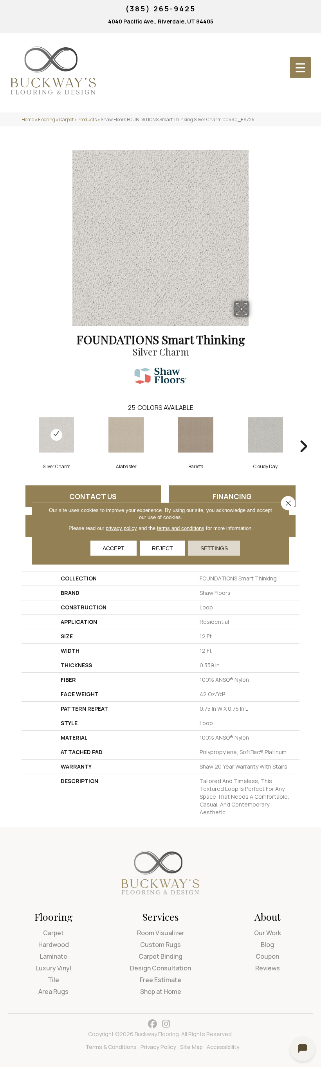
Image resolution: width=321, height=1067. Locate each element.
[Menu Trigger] (300, 67)
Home (28, 119)
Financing (232, 496)
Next (303, 434)
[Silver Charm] (56, 434)
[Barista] (196, 434)
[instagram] (166, 1024)
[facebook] (152, 1024)
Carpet (66, 119)
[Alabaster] (126, 434)
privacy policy (121, 528)
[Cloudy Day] (265, 434)
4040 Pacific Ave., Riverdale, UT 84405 (160, 21)
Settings (214, 548)
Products (87, 119)
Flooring (46, 119)
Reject (162, 548)
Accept (113, 548)
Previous (17, 434)
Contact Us (93, 496)
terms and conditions (180, 528)
